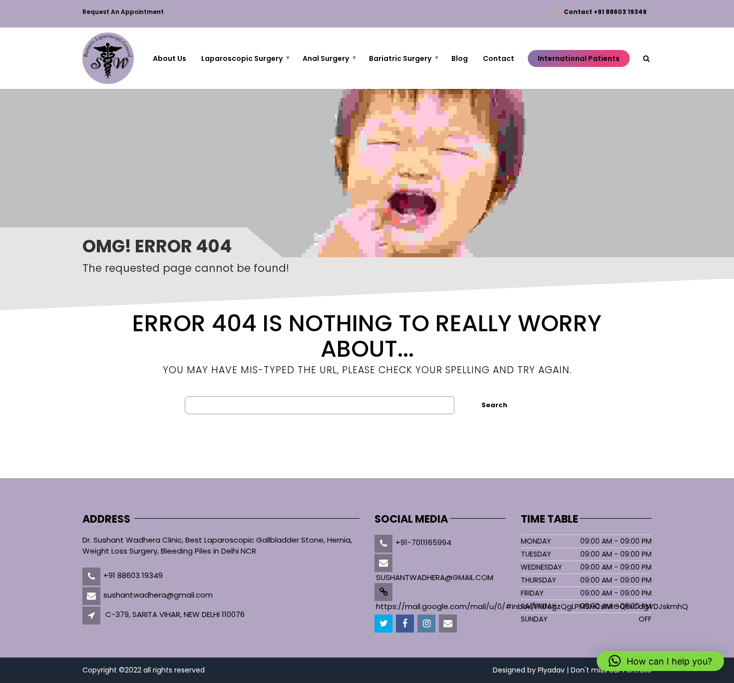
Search (494, 405)
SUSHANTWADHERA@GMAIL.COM (434, 577)
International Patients (579, 58)
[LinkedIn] (427, 624)
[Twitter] (384, 624)
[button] (660, 661)
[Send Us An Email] (448, 624)
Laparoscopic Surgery (242, 58)
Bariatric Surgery (400, 58)
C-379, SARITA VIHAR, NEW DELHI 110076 (175, 614)
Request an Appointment (123, 11)
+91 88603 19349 (133, 575)
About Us (169, 58)
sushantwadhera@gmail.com (158, 595)
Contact (604, 11)
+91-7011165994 (423, 542)
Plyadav (551, 670)
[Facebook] (405, 624)
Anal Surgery (326, 58)
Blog (459, 58)
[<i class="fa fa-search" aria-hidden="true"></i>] (646, 58)
